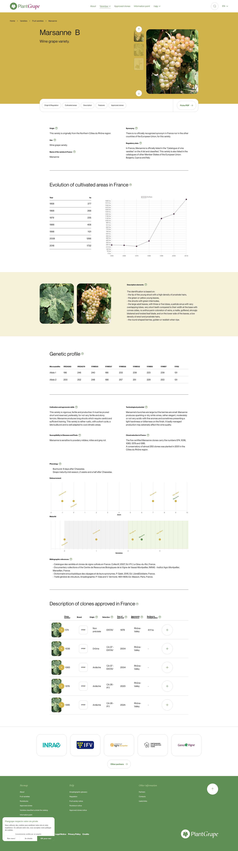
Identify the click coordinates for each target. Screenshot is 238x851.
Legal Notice (60, 834)
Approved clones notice (78, 810)
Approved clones (26, 806)
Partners (142, 792)
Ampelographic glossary (78, 792)
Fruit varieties (25, 797)
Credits (85, 834)
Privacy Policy (74, 834)
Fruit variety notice (76, 801)
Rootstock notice (75, 806)
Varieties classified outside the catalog (34, 810)
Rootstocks (24, 801)
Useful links (143, 801)
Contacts (142, 797)
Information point (26, 815)
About (22, 792)
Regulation (73, 797)
